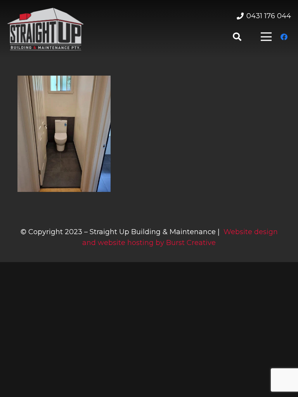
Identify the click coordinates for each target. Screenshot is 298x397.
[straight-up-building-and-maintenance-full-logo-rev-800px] (45, 29)
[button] (237, 37)
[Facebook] (284, 37)
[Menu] (266, 37)
